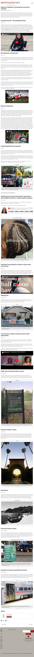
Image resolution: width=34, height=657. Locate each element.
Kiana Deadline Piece (6, 215)
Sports (1, 639)
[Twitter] (3, 620)
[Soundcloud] (1, 634)
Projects (1, 645)
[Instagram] (1, 631)
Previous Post (3, 624)
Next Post (31, 624)
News (1, 636)
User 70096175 (2, 215)
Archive (28, 634)
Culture (1, 640)
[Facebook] (1, 620)
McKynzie (27, 30)
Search (28, 629)
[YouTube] (1, 633)
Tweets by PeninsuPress (12, 629)
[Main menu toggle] (32, 3)
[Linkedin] (6, 620)
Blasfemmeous (7, 29)
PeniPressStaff (9, 614)
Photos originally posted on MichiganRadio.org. (8, 192)
